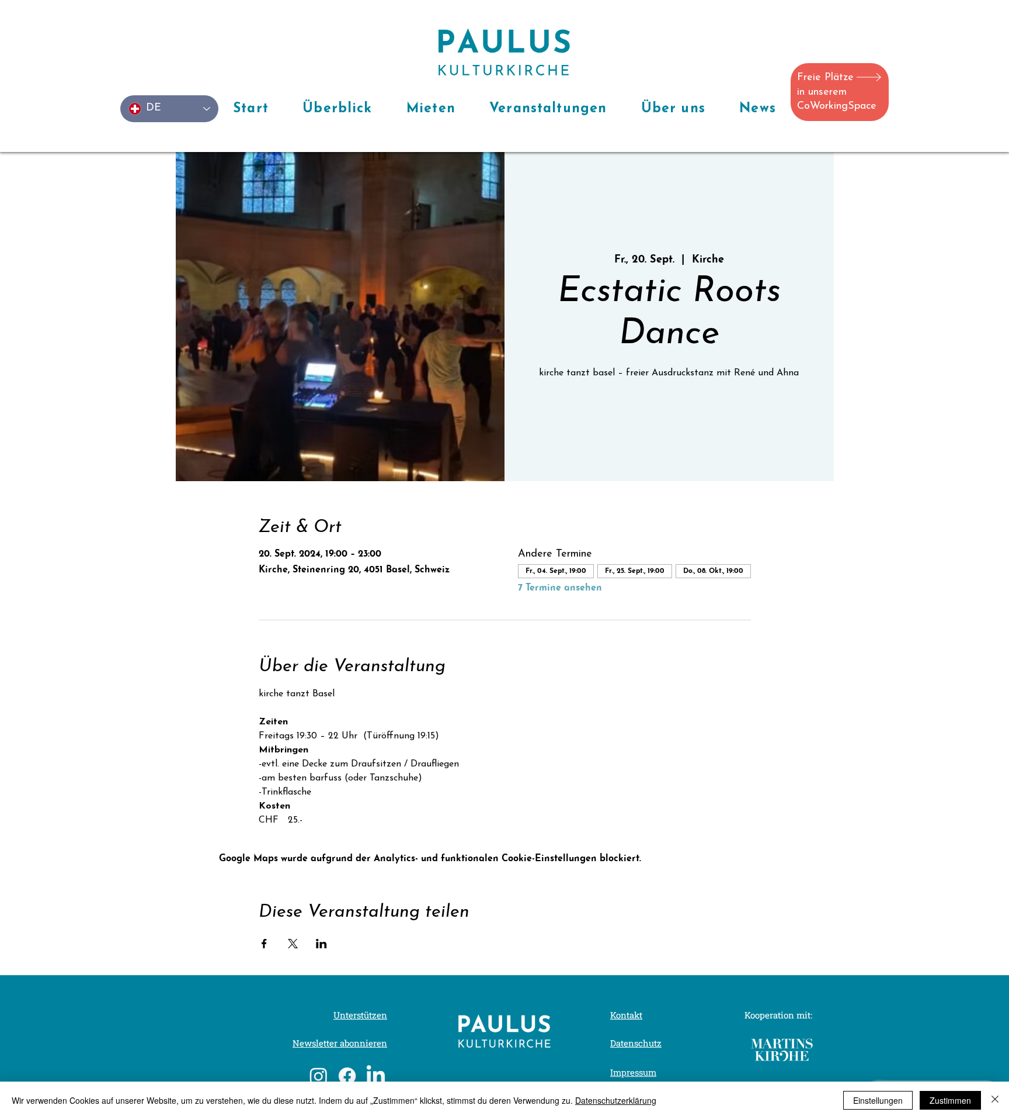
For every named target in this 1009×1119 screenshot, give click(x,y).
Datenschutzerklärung (615, 1100)
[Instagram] (318, 1076)
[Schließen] (995, 1100)
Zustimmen (950, 1100)
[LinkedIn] (375, 1076)
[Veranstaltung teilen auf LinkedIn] (321, 943)
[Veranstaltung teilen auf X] (292, 943)
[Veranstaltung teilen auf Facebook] (264, 943)
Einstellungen (878, 1100)
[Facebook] (347, 1076)
